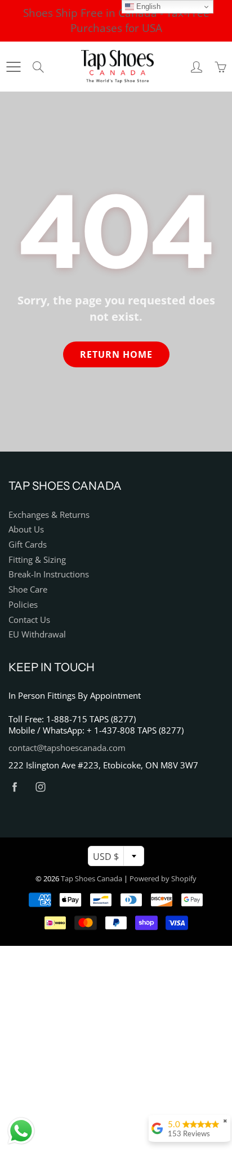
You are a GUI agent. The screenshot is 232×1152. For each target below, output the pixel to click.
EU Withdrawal (37, 634)
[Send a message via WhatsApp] (21, 1130)
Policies (23, 604)
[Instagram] (40, 786)
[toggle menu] (13, 66)
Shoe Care (27, 589)
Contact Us (29, 619)
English (147, 6)
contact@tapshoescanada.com (67, 748)
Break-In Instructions (48, 574)
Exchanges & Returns (49, 514)
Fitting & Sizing (37, 559)
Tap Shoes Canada (91, 878)
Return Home (116, 354)
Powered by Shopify (163, 878)
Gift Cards (27, 544)
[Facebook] (14, 786)
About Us (26, 529)
